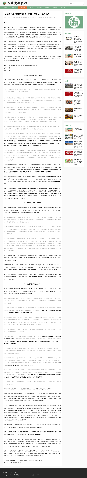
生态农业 (39, 8)
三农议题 (22, 8)
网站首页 (5, 472)
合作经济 (31, 8)
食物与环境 (13, 8)
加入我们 (16, 472)
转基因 (47, 8)
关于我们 (10, 472)
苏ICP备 (39, 475)
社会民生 (55, 8)
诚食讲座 (63, 8)
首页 (5, 8)
